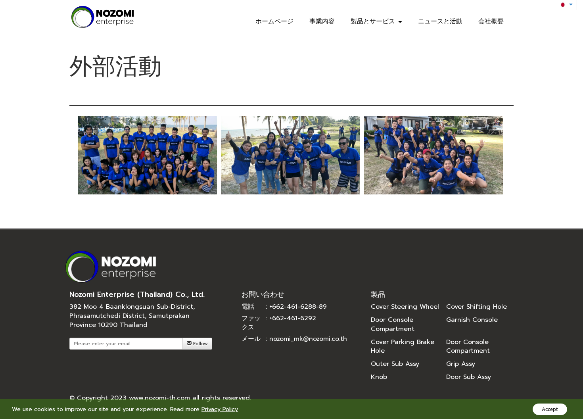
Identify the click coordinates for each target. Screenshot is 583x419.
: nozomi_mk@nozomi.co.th (306, 339)
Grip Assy (460, 364)
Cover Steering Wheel (405, 306)
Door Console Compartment (392, 324)
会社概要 (491, 21)
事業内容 (322, 21)
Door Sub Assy (468, 377)
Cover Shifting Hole (476, 306)
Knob (379, 377)
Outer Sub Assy (395, 364)
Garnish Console (472, 320)
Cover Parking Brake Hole (402, 346)
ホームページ (274, 21)
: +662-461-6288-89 (296, 306)
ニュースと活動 (440, 21)
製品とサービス (374, 21)
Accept (550, 409)
